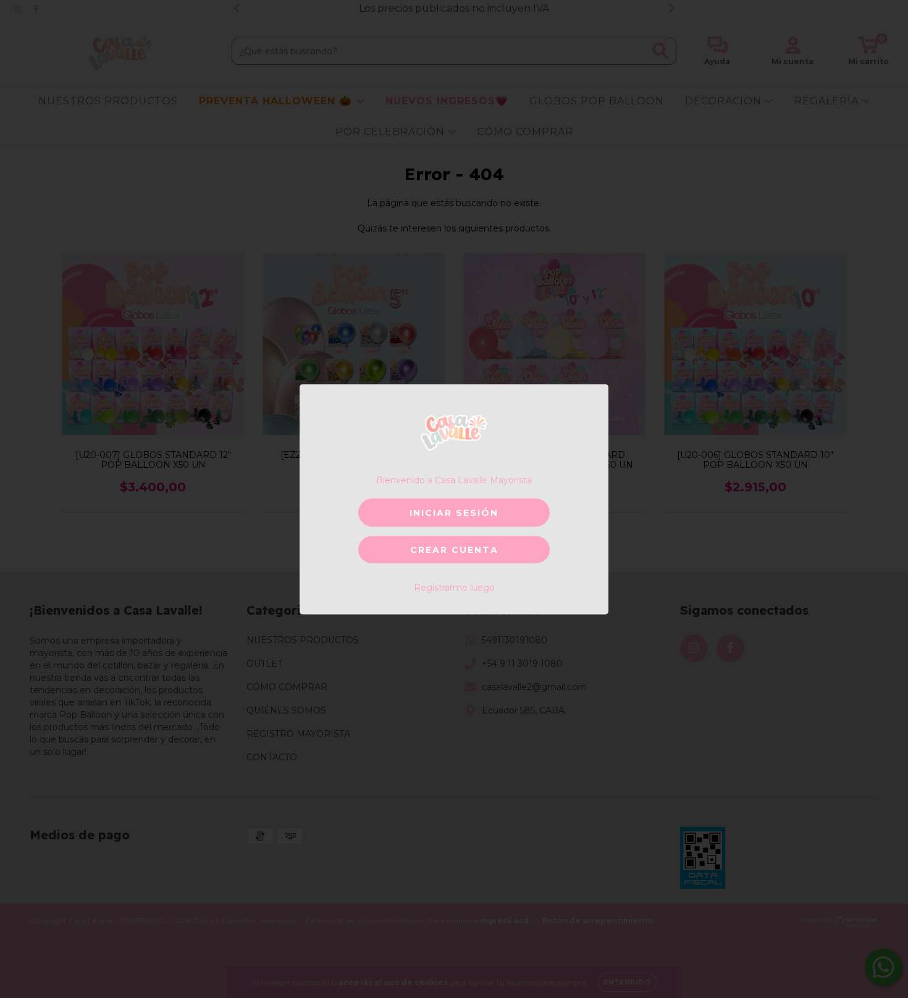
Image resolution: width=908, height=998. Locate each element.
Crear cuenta (454, 549)
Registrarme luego (454, 587)
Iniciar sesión (454, 512)
